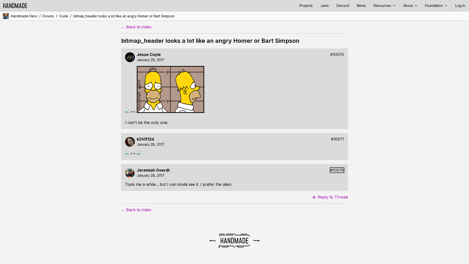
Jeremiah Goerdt (153, 170)
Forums (48, 16)
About (408, 5)
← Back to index (136, 27)
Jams (324, 5)
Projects (306, 5)
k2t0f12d (145, 139)
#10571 (337, 139)
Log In (460, 5)
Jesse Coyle (149, 54)
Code (63, 16)
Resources (383, 5)
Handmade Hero (24, 16)
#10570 (337, 54)
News (361, 5)
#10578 (337, 170)
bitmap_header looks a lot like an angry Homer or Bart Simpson (124, 16)
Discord (343, 5)
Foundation (434, 5)
